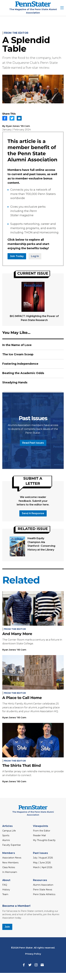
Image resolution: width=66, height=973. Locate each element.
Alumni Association (43, 884)
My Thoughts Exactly (44, 840)
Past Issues (40, 853)
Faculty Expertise (11, 845)
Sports (5, 835)
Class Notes (8, 867)
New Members (10, 862)
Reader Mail (39, 835)
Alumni (6, 840)
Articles (7, 826)
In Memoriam (9, 872)
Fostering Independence (20, 363)
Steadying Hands (14, 382)
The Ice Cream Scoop (17, 354)
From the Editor (16, 32)
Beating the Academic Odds (23, 373)
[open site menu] (62, 8)
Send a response (33, 513)
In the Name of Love (17, 345)
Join (7, 926)
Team (5, 894)
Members (8, 853)
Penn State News (42, 889)
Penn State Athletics (44, 894)
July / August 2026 (43, 857)
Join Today (17, 256)
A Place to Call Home (22, 698)
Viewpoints (40, 826)
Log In (35, 256)
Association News (11, 857)
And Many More (17, 634)
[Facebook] (24, 965)
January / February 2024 (16, 129)
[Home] (33, 5)
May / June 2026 (42, 862)
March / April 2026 (42, 867)
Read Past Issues (33, 442)
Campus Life (9, 830)
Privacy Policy (33, 953)
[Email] (42, 965)
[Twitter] (30, 965)
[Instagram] (36, 965)
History (6, 889)
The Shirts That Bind (21, 765)
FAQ (4, 884)
